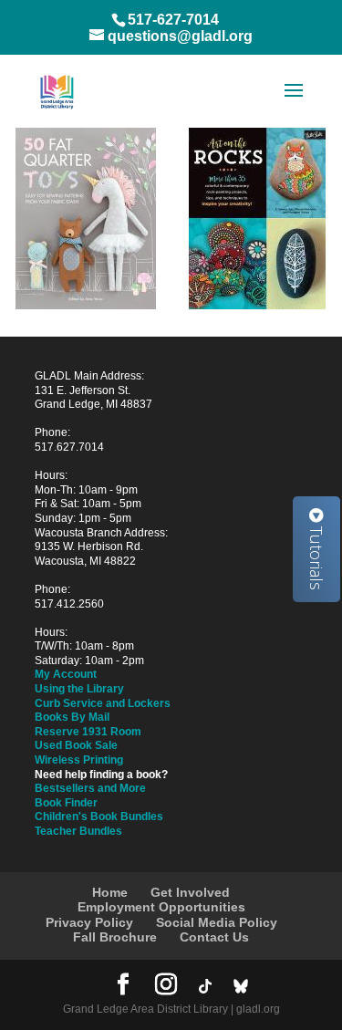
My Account (66, 674)
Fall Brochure (115, 937)
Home (110, 892)
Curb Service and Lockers (103, 703)
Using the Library (79, 688)
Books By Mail (72, 717)
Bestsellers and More (90, 788)
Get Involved (190, 892)
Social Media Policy (216, 922)
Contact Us (214, 937)
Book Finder (66, 802)
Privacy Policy (89, 922)
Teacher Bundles (78, 831)
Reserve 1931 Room (88, 731)
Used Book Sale (76, 745)
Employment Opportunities (161, 907)
